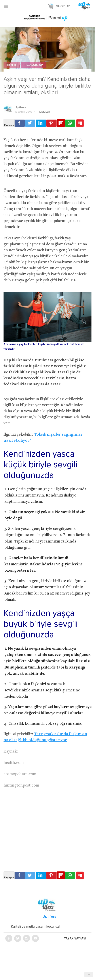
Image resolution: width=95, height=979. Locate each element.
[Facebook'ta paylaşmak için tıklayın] (20, 123)
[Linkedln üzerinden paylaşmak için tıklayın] (41, 123)
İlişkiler (12, 65)
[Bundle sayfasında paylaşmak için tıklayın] (80, 123)
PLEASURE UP (34, 65)
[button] (6, 6)
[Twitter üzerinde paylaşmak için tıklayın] (30, 123)
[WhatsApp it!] (70, 123)
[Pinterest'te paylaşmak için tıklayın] (51, 123)
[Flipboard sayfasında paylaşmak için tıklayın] (61, 123)
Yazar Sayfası (75, 938)
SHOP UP (63, 6)
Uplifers (20, 107)
